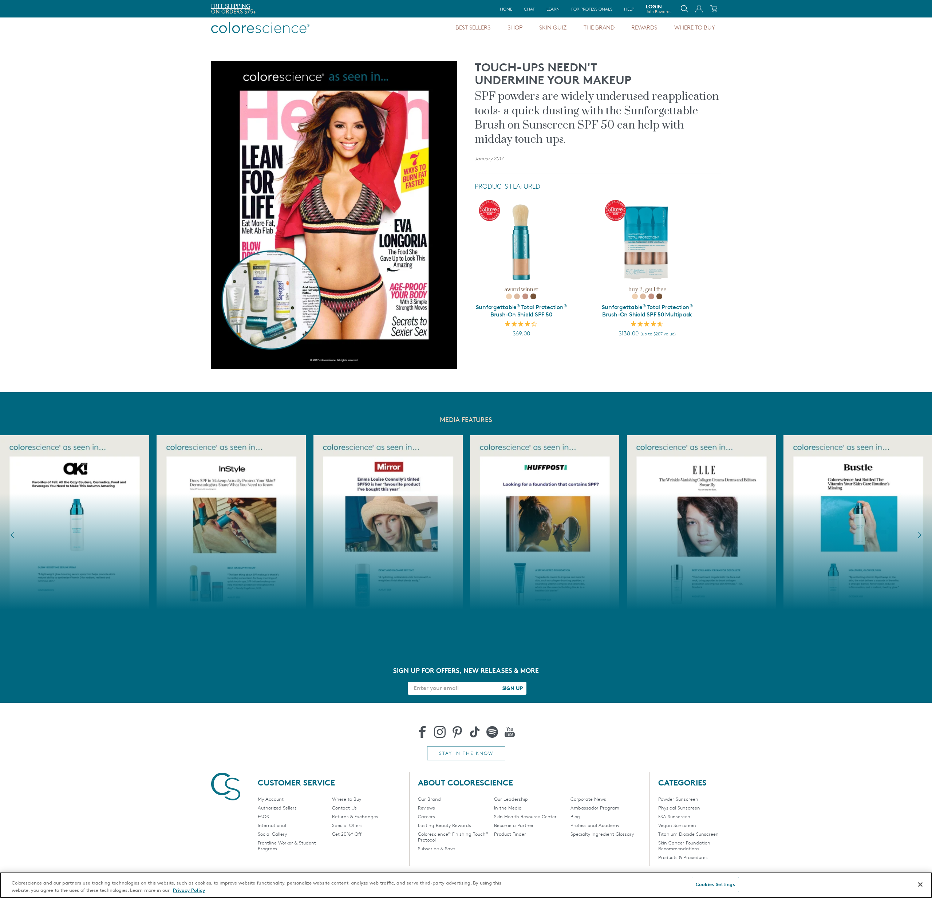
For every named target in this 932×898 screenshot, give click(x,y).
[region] (466, 885)
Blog (575, 816)
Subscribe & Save (436, 848)
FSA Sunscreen (674, 816)
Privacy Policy (189, 890)
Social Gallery (272, 834)
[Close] (920, 885)
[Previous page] (12, 534)
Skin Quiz (552, 27)
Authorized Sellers (277, 808)
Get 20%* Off (347, 834)
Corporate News (588, 799)
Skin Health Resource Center (525, 816)
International (272, 825)
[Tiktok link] (475, 732)
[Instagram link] (440, 732)
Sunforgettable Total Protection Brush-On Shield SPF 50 (521, 311)
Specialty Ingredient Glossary (602, 834)
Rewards (644, 27)
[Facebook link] (422, 732)
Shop (515, 27)
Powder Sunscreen (678, 799)
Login (658, 8)
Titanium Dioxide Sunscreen (688, 834)
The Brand (599, 27)
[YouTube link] (510, 732)
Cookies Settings (715, 884)
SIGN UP (512, 688)
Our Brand (429, 799)
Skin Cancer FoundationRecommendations (684, 845)
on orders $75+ (233, 11)
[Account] (699, 8)
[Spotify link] (492, 732)
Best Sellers (472, 27)
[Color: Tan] (525, 296)
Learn (553, 9)
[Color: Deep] (533, 296)
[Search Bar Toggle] (684, 8)
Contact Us (344, 808)
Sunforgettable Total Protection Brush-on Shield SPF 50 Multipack (647, 311)
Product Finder (510, 834)
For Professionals (591, 9)
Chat (529, 9)
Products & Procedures (683, 857)
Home (506, 9)
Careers (426, 816)
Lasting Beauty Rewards (444, 825)
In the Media (508, 808)
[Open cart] (713, 8)
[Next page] (919, 534)
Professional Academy (594, 825)
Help (629, 9)
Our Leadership (511, 799)
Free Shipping (230, 6)
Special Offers (347, 825)
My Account (271, 799)
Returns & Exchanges (355, 816)
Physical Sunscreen (679, 808)
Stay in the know (466, 753)
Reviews (426, 808)
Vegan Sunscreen (677, 825)
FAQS (263, 816)
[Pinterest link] (457, 732)
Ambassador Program (594, 808)
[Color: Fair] (509, 296)
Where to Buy (694, 27)
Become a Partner (514, 825)
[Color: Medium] (517, 296)
